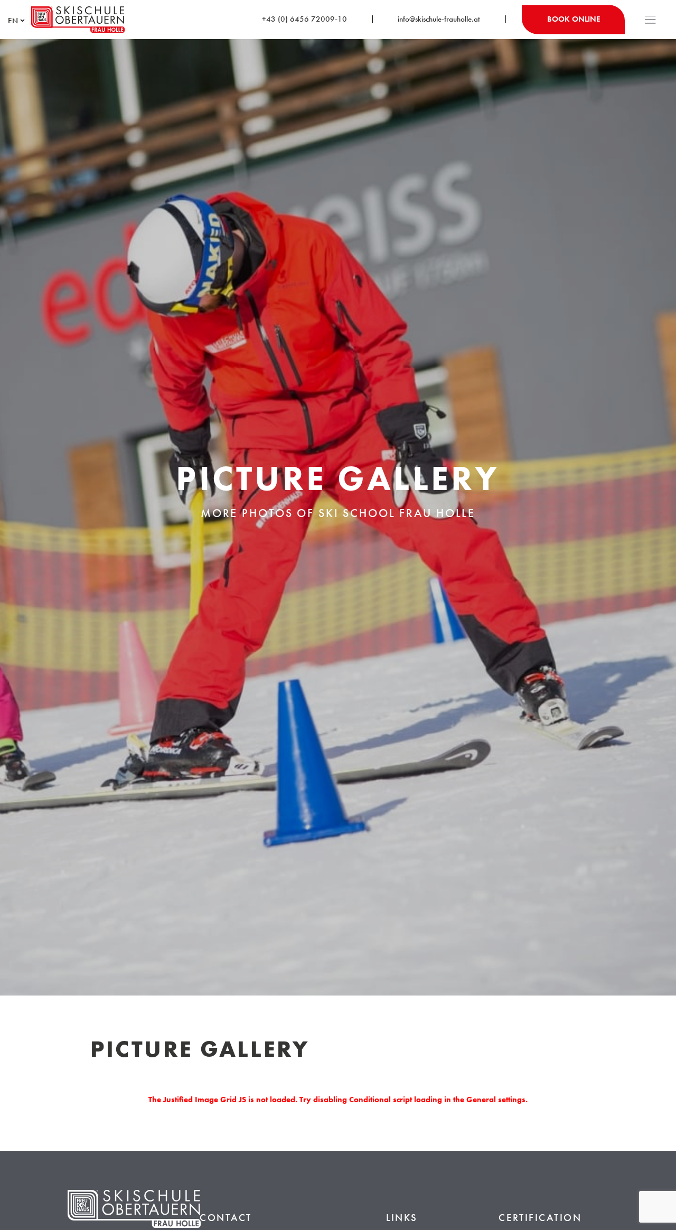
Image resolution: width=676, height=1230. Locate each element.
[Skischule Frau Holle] (78, 19)
